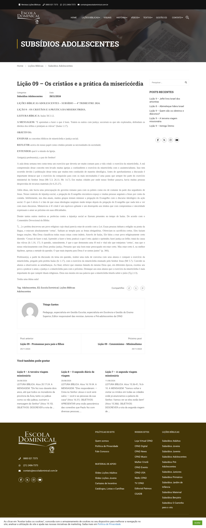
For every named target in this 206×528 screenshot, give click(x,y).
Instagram (170, 140)
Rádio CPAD (141, 478)
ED (38, 287)
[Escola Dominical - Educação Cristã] (28, 17)
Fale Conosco (102, 451)
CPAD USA (140, 472)
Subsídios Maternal (172, 492)
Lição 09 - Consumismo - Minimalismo (120, 343)
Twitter (164, 140)
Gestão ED (161, 17)
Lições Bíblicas (90, 17)
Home (74, 17)
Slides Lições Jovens (106, 478)
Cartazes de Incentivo (106, 483)
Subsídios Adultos (171, 441)
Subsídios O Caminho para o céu (173, 505)
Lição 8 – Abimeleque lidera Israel (166, 106)
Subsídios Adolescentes (60, 66)
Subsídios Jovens (171, 446)
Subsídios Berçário (171, 497)
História (121, 17)
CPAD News (141, 451)
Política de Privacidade (106, 446)
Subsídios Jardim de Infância (172, 484)
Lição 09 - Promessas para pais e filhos (42, 343)
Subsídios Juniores (171, 472)
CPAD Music (141, 456)
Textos (147, 17)
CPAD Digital (141, 446)
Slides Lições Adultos (106, 472)
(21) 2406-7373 (69, 5)
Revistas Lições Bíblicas (31, 5)
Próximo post (135, 338)
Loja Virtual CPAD (144, 441)
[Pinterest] (142, 288)
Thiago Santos (51, 304)
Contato (176, 17)
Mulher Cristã (141, 462)
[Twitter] (136, 288)
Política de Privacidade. (109, 524)
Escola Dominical (50, 287)
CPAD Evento (141, 467)
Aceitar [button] (197, 523)
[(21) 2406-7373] (20, 465)
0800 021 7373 (52, 5)
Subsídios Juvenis (171, 451)
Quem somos (102, 441)
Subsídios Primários (172, 477)
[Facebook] (129, 288)
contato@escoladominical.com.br (94, 5)
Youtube (176, 140)
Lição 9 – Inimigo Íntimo (161, 126)
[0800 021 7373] (20, 459)
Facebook (157, 140)
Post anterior (26, 338)
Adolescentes (29, 287)
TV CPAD (139, 483)
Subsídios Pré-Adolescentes (169, 464)
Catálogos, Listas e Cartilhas (109, 488)
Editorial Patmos (143, 488)
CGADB (138, 493)
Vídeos (134, 17)
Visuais (107, 17)
